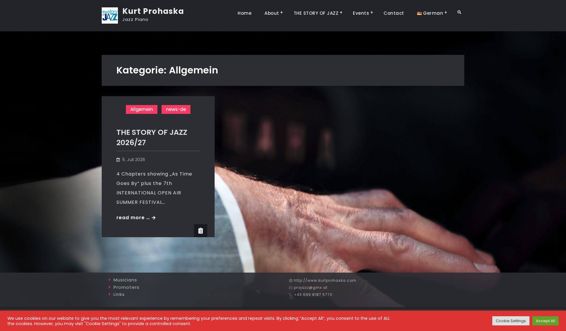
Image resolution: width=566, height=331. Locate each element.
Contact (394, 13)
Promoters (126, 287)
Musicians (125, 280)
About (271, 13)
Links (119, 294)
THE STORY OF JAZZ (316, 13)
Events (361, 13)
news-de (176, 109)
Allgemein (141, 109)
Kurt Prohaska (153, 11)
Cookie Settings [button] (511, 321)
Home (244, 13)
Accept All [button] (545, 321)
